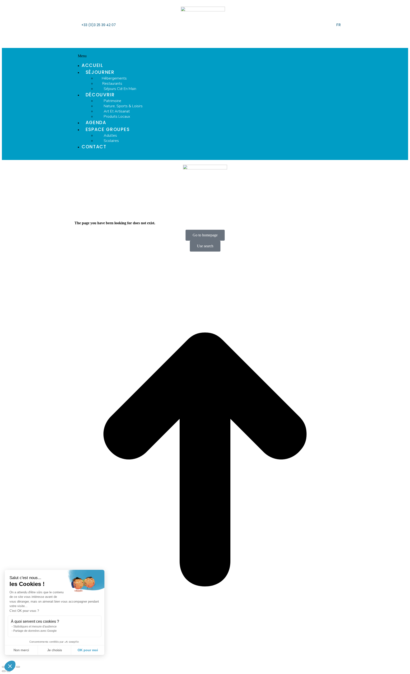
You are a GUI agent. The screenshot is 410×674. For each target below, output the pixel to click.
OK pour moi (88, 650)
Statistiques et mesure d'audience (35, 626)
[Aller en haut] (205, 460)
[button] (205, 56)
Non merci (21, 650)
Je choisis (54, 650)
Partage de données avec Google (35, 630)
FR (338, 25)
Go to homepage (205, 235)
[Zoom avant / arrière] (18, 667)
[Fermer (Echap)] (4, 667)
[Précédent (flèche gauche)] (4, 671)
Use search (205, 246)
